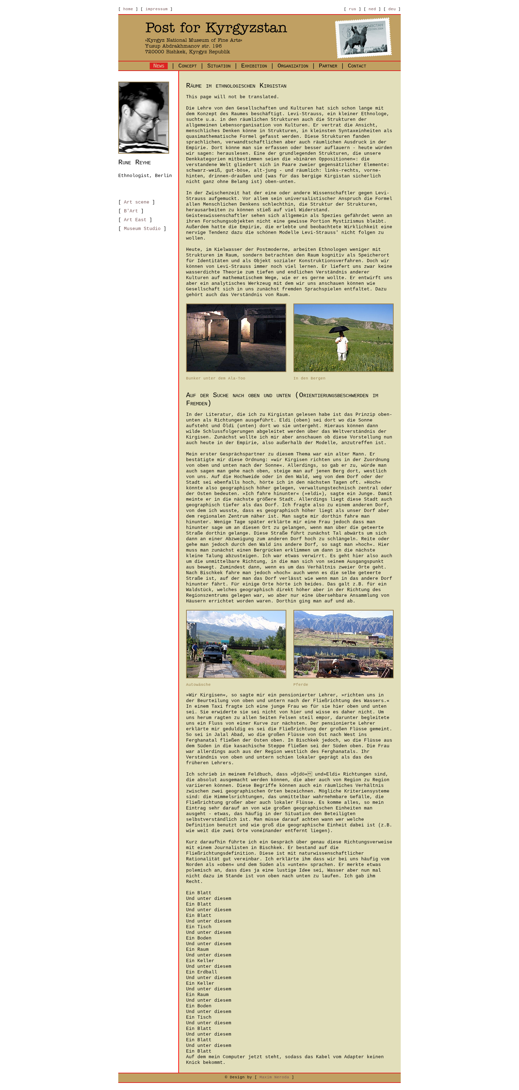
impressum (156, 9)
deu (392, 9)
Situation (219, 66)
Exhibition (254, 66)
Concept (187, 66)
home (128, 9)
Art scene (136, 202)
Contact (357, 66)
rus (352, 9)
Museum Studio (142, 228)
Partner (328, 66)
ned (372, 9)
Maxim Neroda (274, 1077)
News (159, 66)
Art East (135, 220)
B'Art (131, 211)
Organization (293, 66)
